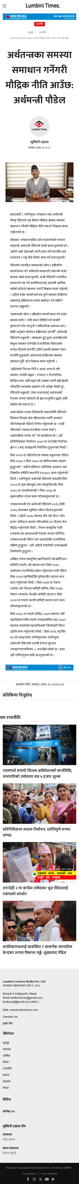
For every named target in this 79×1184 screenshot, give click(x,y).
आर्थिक (6, 1055)
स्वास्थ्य (6, 1081)
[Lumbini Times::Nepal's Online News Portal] (43, 5)
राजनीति (42, 32)
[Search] (4, 5)
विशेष (6, 1062)
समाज (6, 1075)
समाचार (7, 1049)
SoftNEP (67, 1168)
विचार (6, 1088)
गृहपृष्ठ (30, 32)
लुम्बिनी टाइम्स (39, 142)
